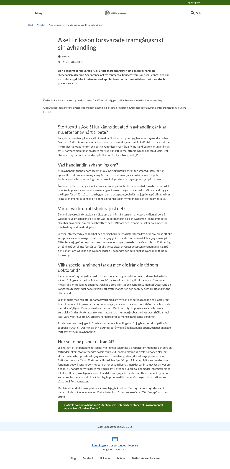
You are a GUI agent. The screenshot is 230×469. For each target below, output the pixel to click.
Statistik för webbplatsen (146, 458)
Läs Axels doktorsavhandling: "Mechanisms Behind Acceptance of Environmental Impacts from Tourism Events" (113, 406)
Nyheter (41, 24)
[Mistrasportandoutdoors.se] (115, 13)
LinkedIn (105, 458)
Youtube (120, 458)
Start (30, 24)
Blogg (73, 458)
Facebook (88, 458)
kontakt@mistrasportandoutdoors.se (115, 445)
